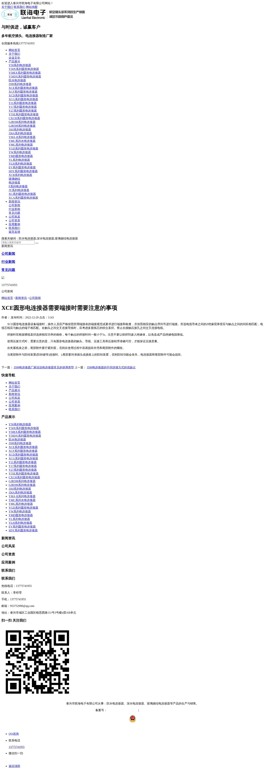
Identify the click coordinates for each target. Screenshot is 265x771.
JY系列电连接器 (19, 190)
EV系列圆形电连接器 (22, 167)
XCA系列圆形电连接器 (23, 197)
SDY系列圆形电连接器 (23, 171)
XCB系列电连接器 (20, 175)
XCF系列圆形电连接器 (23, 91)
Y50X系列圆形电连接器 (24, 69)
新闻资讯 (14, 201)
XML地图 (164, 710)
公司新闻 (14, 205)
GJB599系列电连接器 (22, 125)
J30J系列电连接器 (20, 129)
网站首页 (14, 50)
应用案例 (14, 224)
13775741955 (17, 746)
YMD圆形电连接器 (21, 156)
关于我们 (7, 6)
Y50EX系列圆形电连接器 (25, 72)
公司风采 (14, 216)
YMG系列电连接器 (21, 144)
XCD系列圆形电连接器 (23, 95)
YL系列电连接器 (19, 159)
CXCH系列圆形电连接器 (24, 118)
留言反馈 (14, 231)
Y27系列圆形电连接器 (23, 110)
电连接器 (14, 182)
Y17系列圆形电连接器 (23, 106)
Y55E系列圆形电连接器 (24, 114)
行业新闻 (14, 209)
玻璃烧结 (14, 178)
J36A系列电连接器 (20, 133)
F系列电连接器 (18, 186)
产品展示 (14, 61)
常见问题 (14, 212)
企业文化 (14, 57)
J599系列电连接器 (20, 84)
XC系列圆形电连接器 (22, 193)
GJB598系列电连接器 (22, 122)
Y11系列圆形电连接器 (23, 103)
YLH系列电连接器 (20, 163)
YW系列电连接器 (20, 152)
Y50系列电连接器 (20, 65)
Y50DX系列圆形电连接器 (25, 76)
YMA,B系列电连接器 (22, 137)
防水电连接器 (17, 80)
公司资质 (14, 220)
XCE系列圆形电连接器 (23, 87)
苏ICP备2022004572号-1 (122, 710)
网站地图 (31, 6)
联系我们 (19, 6)
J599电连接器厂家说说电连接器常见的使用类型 (44, 367)
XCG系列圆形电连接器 (23, 99)
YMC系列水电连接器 (22, 140)
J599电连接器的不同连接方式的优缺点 (111, 367)
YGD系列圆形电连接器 (23, 148)
